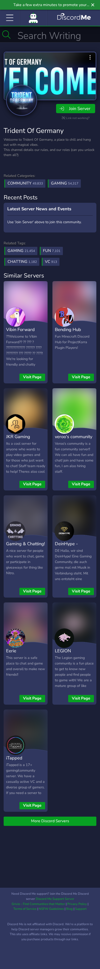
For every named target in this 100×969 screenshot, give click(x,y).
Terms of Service (25, 909)
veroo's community (73, 437)
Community (25, 183)
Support (81, 909)
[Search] (6, 34)
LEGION (63, 651)
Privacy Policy (77, 904)
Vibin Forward (20, 329)
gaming (21, 250)
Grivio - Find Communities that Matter (38, 904)
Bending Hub (68, 329)
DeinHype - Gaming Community (74, 547)
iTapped (14, 758)
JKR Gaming (18, 437)
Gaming (64, 183)
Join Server (79, 108)
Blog (69, 909)
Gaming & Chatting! (25, 544)
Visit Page (32, 377)
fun (51, 250)
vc (51, 261)
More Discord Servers (50, 821)
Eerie (11, 651)
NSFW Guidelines (51, 909)
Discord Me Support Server (55, 899)
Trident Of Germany (34, 130)
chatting (22, 261)
